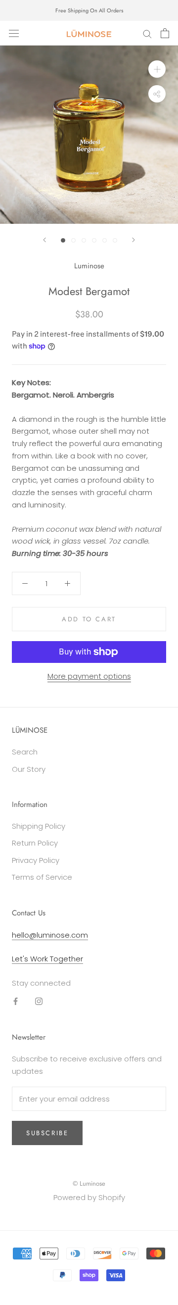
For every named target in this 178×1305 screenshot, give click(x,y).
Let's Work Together (47, 959)
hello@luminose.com (50, 935)
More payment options (89, 676)
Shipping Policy (38, 826)
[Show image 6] (115, 240)
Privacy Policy (35, 860)
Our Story (28, 769)
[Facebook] (15, 1001)
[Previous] (44, 240)
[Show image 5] (104, 240)
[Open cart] (165, 33)
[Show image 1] (63, 240)
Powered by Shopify (89, 1197)
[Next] (133, 240)
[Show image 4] (94, 240)
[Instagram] (39, 1001)
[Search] (147, 33)
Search (25, 752)
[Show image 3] (84, 240)
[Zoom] (157, 69)
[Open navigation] (14, 33)
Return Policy (35, 843)
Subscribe (47, 1133)
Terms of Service (42, 877)
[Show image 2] (73, 240)
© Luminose (89, 1183)
